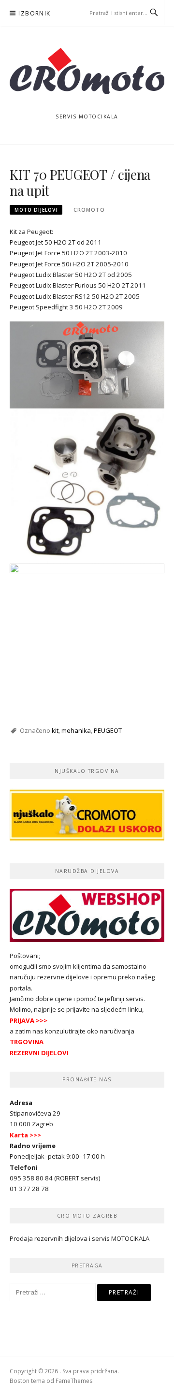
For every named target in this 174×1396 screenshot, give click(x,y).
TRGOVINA (27, 1041)
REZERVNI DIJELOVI (39, 1052)
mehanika (76, 730)
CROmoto (89, 209)
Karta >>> (25, 1135)
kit (55, 730)
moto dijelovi (36, 209)
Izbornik (34, 13)
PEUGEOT (108, 730)
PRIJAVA (22, 1020)
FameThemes (74, 1381)
